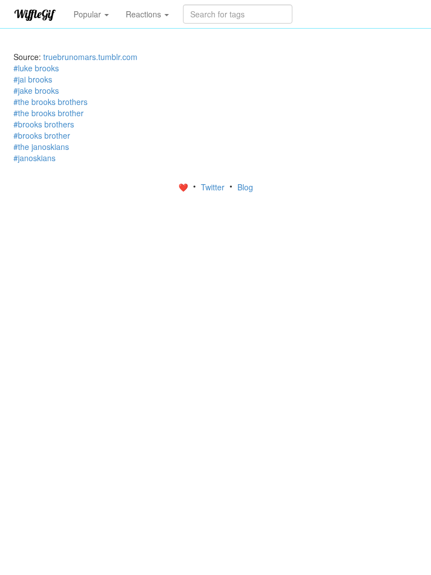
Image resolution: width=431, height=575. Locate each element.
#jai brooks (32, 79)
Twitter (214, 187)
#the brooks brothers (50, 101)
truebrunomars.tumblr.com (90, 56)
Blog (245, 187)
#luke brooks (36, 68)
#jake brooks (36, 90)
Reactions (144, 14)
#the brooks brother (48, 112)
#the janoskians (41, 146)
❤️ (184, 187)
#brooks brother (41, 135)
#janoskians (34, 157)
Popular (88, 14)
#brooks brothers (43, 124)
